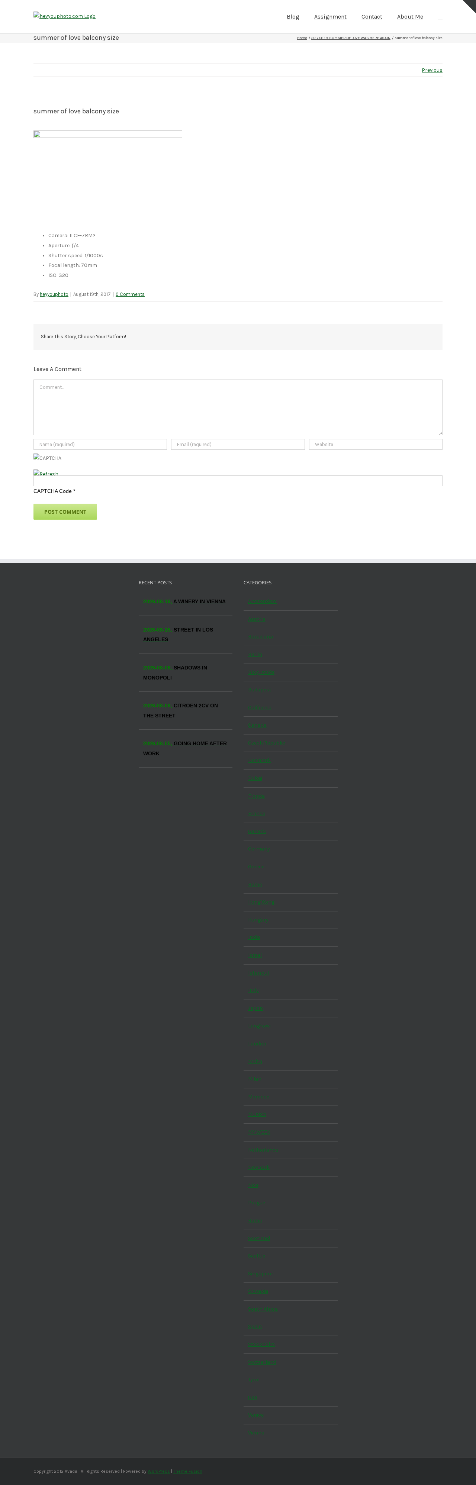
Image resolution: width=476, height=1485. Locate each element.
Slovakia (258, 1291)
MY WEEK (259, 1132)
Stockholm (261, 1344)
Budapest (259, 690)
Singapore (260, 1274)
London (257, 1043)
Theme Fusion (187, 1471)
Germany (259, 849)
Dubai (255, 778)
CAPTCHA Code (52, 491)
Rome (255, 1220)
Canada (257, 725)
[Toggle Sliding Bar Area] (469, 6)
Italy (253, 990)
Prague (256, 1203)
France (256, 813)
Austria (257, 619)
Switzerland (262, 1362)
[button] (440, 16)
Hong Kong (261, 902)
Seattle (256, 1256)
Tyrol (254, 1379)
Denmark (259, 760)
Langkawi (259, 1026)
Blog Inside (261, 672)
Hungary (258, 920)
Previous (432, 70)
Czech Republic (266, 743)
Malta (255, 1061)
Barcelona (260, 636)
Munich (257, 1114)
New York (259, 1167)
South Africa (263, 1309)
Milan (254, 1079)
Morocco (259, 1097)
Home (255, 884)
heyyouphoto (54, 294)
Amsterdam (262, 601)
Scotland (259, 1238)
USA (252, 1397)
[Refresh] (45, 474)
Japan (255, 1008)
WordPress (159, 1471)
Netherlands (263, 1150)
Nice (253, 1185)
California (259, 707)
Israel (255, 955)
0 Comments (130, 294)
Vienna (256, 1433)
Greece (256, 866)
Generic (257, 831)
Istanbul (258, 973)
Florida (256, 796)
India (254, 937)
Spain (255, 1326)
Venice (256, 1415)
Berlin (255, 654)
